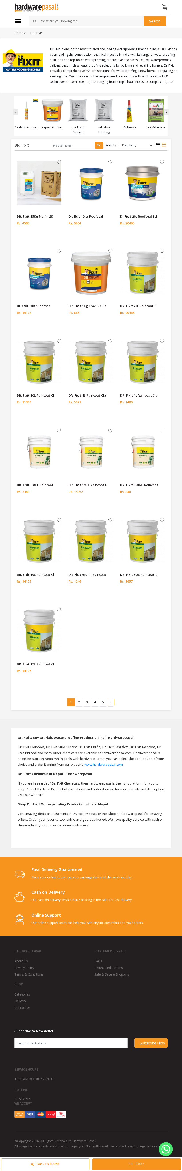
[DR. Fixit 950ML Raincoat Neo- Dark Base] (143, 451)
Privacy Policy (24, 968)
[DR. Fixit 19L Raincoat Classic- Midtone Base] (39, 630)
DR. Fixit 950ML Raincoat (139, 485)
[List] (158, 145)
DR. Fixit (36, 33)
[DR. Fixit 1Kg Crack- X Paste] (91, 272)
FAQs (98, 961)
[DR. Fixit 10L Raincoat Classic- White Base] (39, 362)
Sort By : (111, 145)
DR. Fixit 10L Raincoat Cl (35, 395)
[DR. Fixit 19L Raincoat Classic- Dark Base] (39, 541)
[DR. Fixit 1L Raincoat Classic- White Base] (143, 362)
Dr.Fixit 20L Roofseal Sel (138, 216)
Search (154, 21)
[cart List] (164, 7)
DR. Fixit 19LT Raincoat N (88, 485)
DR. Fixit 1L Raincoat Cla (139, 395)
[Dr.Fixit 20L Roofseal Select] (143, 183)
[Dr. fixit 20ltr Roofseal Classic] (39, 272)
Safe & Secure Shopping (111, 974)
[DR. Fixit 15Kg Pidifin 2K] (39, 183)
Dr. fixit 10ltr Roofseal (86, 216)
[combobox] (90, 21)
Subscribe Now (152, 1043)
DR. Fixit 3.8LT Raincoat (35, 485)
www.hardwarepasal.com (103, 764)
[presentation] (15, 112)
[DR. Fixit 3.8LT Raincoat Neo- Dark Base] (39, 451)
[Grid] (164, 145)
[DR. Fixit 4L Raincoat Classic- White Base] (91, 362)
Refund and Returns (108, 968)
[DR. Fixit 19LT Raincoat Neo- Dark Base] (91, 451)
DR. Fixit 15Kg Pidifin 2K (35, 216)
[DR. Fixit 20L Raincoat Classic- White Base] (143, 272)
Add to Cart (39, 237)
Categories (22, 994)
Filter (139, 1163)
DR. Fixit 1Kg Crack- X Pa (87, 306)
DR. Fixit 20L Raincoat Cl (138, 306)
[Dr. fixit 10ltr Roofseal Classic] (91, 183)
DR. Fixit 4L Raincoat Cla (87, 395)
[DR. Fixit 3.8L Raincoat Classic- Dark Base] (143, 541)
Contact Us (22, 1007)
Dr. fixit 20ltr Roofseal (34, 306)
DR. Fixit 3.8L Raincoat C (138, 574)
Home (18, 32)
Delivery (20, 1001)
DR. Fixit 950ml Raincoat (87, 574)
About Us (21, 961)
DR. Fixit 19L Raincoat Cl (35, 574)
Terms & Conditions (28, 974)
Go (99, 145)
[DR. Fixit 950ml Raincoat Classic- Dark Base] (91, 541)
